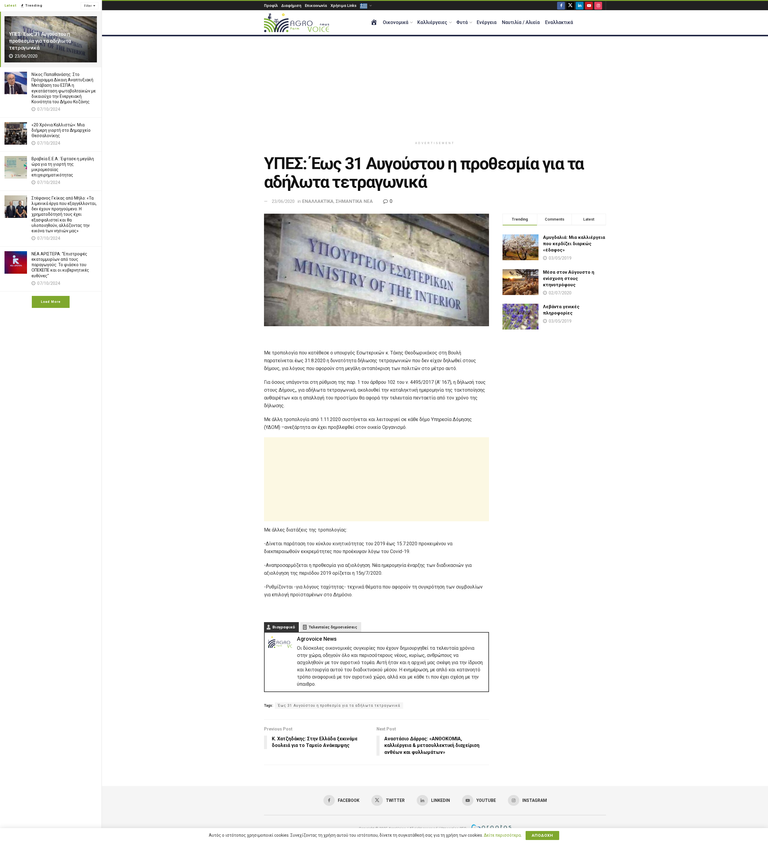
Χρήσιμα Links (343, 5)
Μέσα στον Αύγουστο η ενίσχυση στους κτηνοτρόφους (568, 278)
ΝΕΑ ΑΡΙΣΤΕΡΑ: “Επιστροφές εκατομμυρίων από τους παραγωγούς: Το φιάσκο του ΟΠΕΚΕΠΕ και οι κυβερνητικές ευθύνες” (60, 264)
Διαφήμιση (291, 5)
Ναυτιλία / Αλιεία (521, 22)
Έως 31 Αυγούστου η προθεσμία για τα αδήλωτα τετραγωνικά (339, 705)
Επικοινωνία (316, 5)
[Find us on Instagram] (598, 5)
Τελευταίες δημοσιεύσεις (333, 627)
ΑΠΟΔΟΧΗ (542, 835)
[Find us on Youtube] (589, 5)
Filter (88, 6)
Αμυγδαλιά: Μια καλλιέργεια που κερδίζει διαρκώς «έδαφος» (574, 244)
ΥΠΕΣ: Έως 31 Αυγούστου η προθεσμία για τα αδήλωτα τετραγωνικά (40, 41)
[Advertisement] (435, 87)
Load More (51, 302)
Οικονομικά (395, 22)
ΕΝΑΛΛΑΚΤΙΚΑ (318, 201)
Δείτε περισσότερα (502, 835)
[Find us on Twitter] (570, 5)
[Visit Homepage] (296, 23)
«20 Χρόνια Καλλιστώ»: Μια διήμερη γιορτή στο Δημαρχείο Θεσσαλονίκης (61, 130)
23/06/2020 (283, 201)
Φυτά (462, 22)
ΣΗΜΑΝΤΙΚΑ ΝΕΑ (354, 201)
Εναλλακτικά (559, 22)
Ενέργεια (486, 22)
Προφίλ (271, 5)
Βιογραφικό (283, 627)
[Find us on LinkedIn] (580, 5)
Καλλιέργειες (432, 22)
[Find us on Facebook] (561, 5)
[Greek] (365, 5)
